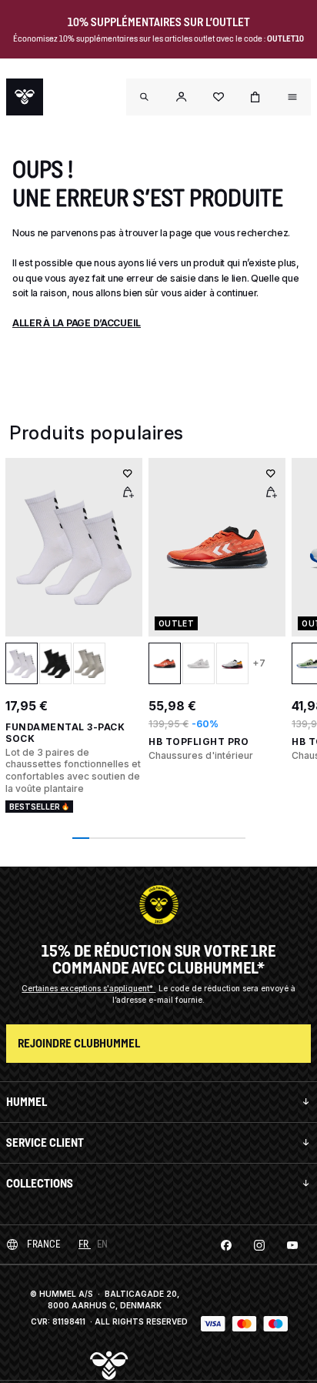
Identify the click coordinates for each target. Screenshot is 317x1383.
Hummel (26, 1101)
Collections (39, 1183)
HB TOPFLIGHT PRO (198, 741)
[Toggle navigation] (144, 97)
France (43, 1244)
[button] (181, 97)
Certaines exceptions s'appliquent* (88, 988)
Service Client (45, 1142)
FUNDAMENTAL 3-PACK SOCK (65, 733)
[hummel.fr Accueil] (24, 97)
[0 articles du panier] (255, 97)
